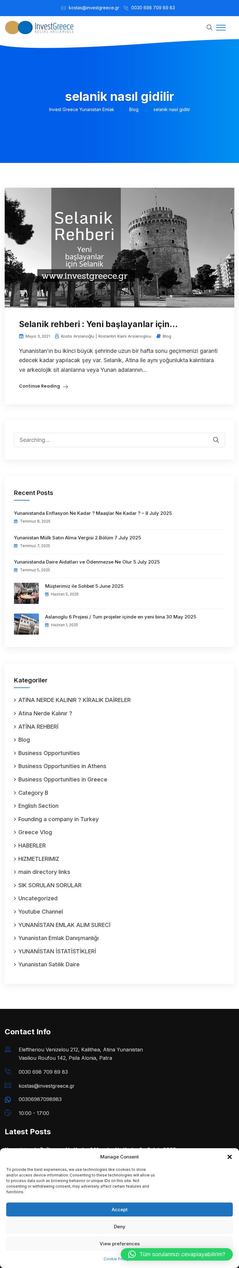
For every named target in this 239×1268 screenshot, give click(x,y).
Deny (119, 1227)
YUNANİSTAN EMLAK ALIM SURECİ (64, 925)
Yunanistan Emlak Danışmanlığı (58, 938)
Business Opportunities (49, 753)
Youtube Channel (40, 911)
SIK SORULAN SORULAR (50, 885)
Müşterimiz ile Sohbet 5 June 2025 (84, 586)
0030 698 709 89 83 (153, 7)
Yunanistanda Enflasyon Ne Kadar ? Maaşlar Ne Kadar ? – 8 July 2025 (93, 513)
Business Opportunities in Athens (62, 766)
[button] (230, 1157)
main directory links (44, 872)
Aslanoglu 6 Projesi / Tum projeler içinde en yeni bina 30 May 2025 (120, 617)
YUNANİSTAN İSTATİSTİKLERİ (57, 951)
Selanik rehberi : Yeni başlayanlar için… (98, 324)
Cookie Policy (116, 1259)
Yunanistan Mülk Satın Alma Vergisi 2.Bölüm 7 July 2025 (77, 538)
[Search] (220, 435)
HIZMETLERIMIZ (38, 859)
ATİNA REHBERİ (38, 726)
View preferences (120, 1244)
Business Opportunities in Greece (62, 779)
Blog (167, 336)
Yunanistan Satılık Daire (49, 964)
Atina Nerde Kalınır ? (45, 713)
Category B (33, 792)
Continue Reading (39, 386)
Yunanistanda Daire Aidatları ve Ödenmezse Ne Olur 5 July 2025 (87, 562)
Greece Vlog (35, 832)
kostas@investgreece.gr (94, 7)
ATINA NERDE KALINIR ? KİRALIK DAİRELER (74, 700)
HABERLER (32, 845)
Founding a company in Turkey (58, 819)
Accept (120, 1209)
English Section (38, 806)
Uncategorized (38, 898)
